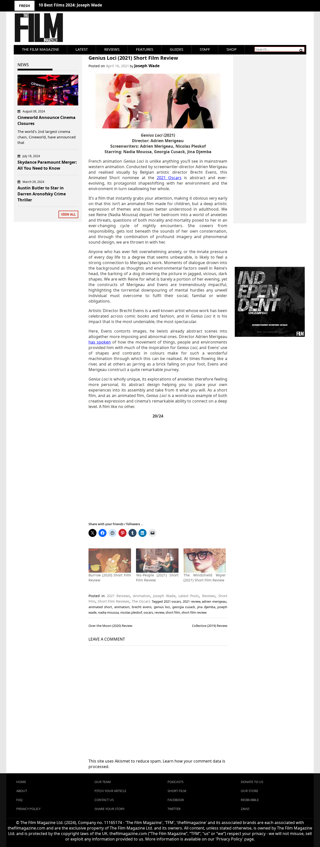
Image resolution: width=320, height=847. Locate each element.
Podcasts (176, 782)
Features (144, 49)
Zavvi (245, 809)
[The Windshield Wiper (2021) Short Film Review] (205, 560)
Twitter (174, 809)
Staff (205, 49)
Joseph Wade (147, 65)
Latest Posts (188, 595)
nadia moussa (108, 612)
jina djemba (206, 607)
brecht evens (142, 607)
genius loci (162, 607)
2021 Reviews (118, 595)
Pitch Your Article (110, 791)
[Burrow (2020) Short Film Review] (109, 560)
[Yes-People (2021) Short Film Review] (157, 560)
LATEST (82, 49)
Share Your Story (109, 809)
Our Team (102, 782)
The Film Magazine (40, 49)
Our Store (249, 791)
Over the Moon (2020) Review (110, 625)
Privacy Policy (28, 809)
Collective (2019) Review (209, 625)
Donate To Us (252, 782)
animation (122, 607)
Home (21, 782)
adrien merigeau (214, 601)
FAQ (19, 800)
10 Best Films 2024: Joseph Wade (70, 5)
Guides (176, 49)
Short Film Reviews (114, 601)
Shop (231, 49)
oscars (148, 612)
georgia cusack (183, 607)
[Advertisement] (157, 469)
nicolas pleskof (131, 612)
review (159, 612)
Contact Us (104, 800)
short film (173, 612)
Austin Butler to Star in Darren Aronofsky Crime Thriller (42, 194)
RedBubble (250, 800)
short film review (194, 612)
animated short (100, 607)
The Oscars (141, 601)
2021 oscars (172, 601)
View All (68, 214)
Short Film (177, 791)
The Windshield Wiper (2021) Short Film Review (205, 577)
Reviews (112, 49)
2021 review (191, 601)
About (21, 791)
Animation (141, 595)
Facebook (176, 800)
